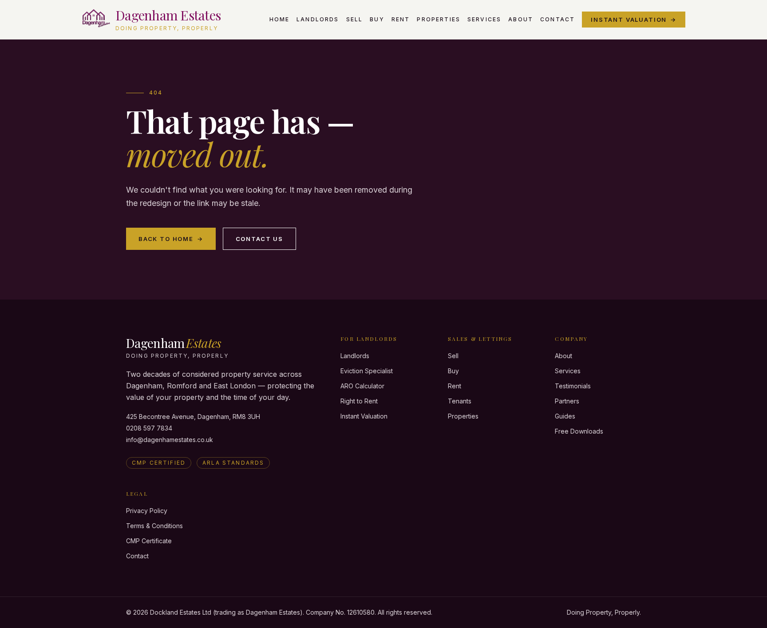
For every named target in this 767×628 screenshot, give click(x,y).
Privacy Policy (146, 510)
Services (484, 19)
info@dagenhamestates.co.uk (169, 439)
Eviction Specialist (366, 371)
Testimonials (573, 386)
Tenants (459, 401)
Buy (377, 19)
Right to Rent (359, 401)
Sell (354, 19)
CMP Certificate (149, 541)
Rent (400, 19)
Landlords (318, 19)
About (520, 19)
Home (279, 19)
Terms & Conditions (154, 525)
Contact (557, 19)
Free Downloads (579, 431)
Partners (567, 401)
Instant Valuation (633, 19)
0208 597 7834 (149, 428)
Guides (565, 416)
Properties (438, 19)
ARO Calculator (362, 386)
